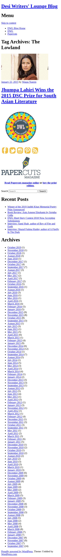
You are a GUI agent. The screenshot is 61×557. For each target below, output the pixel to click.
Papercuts (12, 34)
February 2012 (15, 416)
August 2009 (14, 481)
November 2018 (16, 250)
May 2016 (13, 298)
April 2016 (13, 301)
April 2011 (13, 433)
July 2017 (12, 272)
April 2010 (13, 464)
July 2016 (12, 292)
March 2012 (14, 413)
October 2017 (14, 264)
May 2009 (13, 489)
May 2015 (13, 332)
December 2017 (15, 261)
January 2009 (14, 501)
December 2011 (15, 419)
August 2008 (14, 515)
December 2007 (15, 537)
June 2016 (13, 295)
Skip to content (8, 23)
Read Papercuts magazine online (22, 182)
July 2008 (12, 518)
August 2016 (14, 289)
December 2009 (15, 473)
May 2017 (13, 275)
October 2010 (14, 450)
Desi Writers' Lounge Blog (29, 6)
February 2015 (15, 340)
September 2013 (16, 385)
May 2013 (13, 396)
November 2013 (16, 382)
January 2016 (14, 309)
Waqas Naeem (29, 82)
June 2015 (13, 329)
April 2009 (13, 492)
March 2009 (14, 495)
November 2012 (16, 408)
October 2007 (14, 543)
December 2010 (15, 444)
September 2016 (16, 287)
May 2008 (13, 523)
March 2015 (14, 337)
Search (4, 191)
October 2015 (14, 318)
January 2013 (14, 405)
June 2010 (13, 461)
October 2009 (14, 478)
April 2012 (13, 411)
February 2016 (15, 306)
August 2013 (14, 388)
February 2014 (15, 374)
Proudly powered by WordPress (17, 551)
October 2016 (14, 284)
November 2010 (16, 447)
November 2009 (16, 475)
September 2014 (16, 354)
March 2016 (14, 303)
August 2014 (14, 357)
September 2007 (16, 546)
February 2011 (15, 439)
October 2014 (14, 351)
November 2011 (15, 422)
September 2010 (16, 453)
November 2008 (16, 506)
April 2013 (13, 399)
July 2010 (12, 458)
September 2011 (15, 427)
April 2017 (13, 278)
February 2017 (15, 281)
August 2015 (14, 323)
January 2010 (14, 470)
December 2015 (15, 312)
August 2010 (14, 456)
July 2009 (12, 484)
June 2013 (13, 394)
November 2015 (16, 315)
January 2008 (14, 535)
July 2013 (12, 391)
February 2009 (15, 498)
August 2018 (14, 256)
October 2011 (14, 425)
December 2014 (15, 346)
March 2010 (14, 467)
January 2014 (14, 377)
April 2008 (13, 526)
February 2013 (15, 402)
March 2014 (14, 371)
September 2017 (16, 267)
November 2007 (16, 540)
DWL (10, 31)
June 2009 (13, 487)
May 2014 (13, 365)
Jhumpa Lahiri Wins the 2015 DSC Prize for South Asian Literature (28, 95)
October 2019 (14, 247)
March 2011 (13, 436)
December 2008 (15, 504)
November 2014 (16, 349)
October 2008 (14, 509)
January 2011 (14, 442)
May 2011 (13, 430)
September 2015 (16, 320)
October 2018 (14, 253)
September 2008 (16, 512)
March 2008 (14, 529)
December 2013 (15, 380)
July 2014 (12, 360)
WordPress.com (9, 554)
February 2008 (15, 532)
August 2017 (14, 270)
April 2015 (13, 334)
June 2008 (13, 520)
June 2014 (13, 363)
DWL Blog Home (16, 28)
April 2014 (13, 368)
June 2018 (13, 258)
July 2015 (12, 326)
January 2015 (14, 343)
